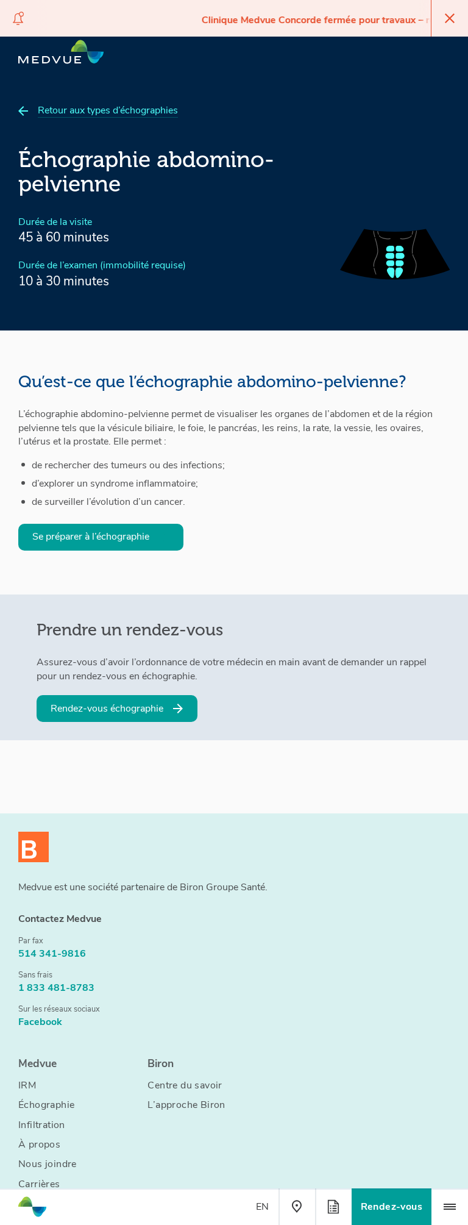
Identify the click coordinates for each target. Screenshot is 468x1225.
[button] (449, 1206)
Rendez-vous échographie (107, 708)
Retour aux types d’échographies (108, 110)
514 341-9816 (52, 953)
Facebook (40, 1022)
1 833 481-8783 (56, 988)
